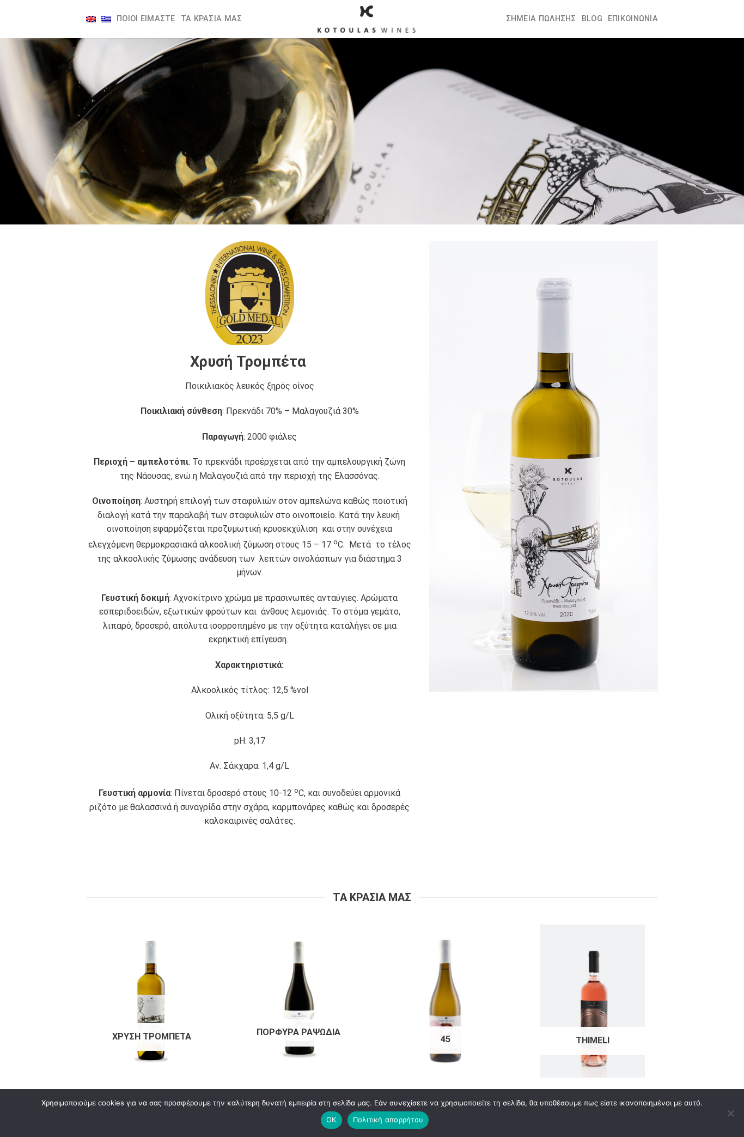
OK (331, 1119)
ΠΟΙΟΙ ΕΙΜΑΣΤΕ (146, 18)
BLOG (592, 18)
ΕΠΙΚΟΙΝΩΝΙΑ (633, 18)
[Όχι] (730, 1116)
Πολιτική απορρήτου (388, 1119)
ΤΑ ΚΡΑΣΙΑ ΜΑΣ (211, 18)
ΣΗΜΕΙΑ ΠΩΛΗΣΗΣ (541, 18)
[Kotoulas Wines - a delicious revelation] (367, 19)
